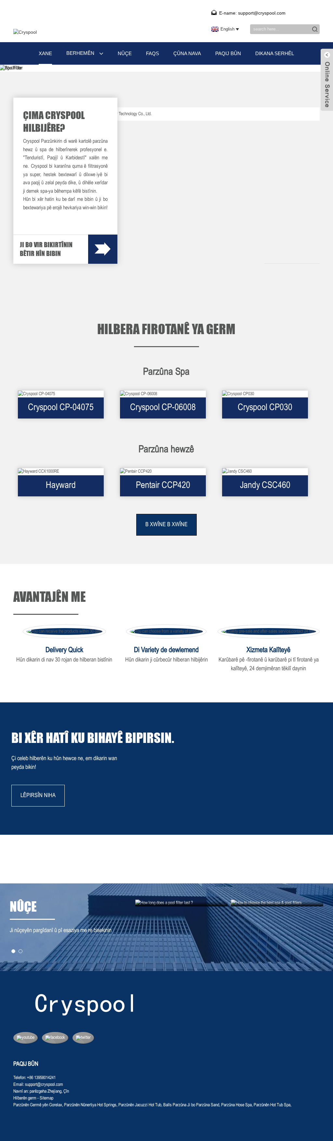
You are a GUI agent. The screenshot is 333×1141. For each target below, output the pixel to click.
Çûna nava (187, 53)
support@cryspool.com (44, 1085)
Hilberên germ (24, 1098)
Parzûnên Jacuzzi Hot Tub (139, 1105)
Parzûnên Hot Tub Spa (272, 1105)
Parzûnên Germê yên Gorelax (37, 1105)
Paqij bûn (228, 53)
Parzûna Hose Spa (236, 1105)
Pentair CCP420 (163, 485)
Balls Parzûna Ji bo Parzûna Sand (191, 1105)
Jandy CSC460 (265, 485)
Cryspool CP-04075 (61, 408)
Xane (45, 53)
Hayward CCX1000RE (60, 489)
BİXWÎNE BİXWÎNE (166, 525)
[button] (13, 951)
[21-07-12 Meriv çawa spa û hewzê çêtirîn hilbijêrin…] (277, 903)
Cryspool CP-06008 (163, 408)
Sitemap (46, 1098)
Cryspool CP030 (265, 408)
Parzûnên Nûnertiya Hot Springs (90, 1105)
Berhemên (80, 53)
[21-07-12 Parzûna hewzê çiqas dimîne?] (181, 903)
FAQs (152, 53)
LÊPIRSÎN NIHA (38, 795)
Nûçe (125, 53)
